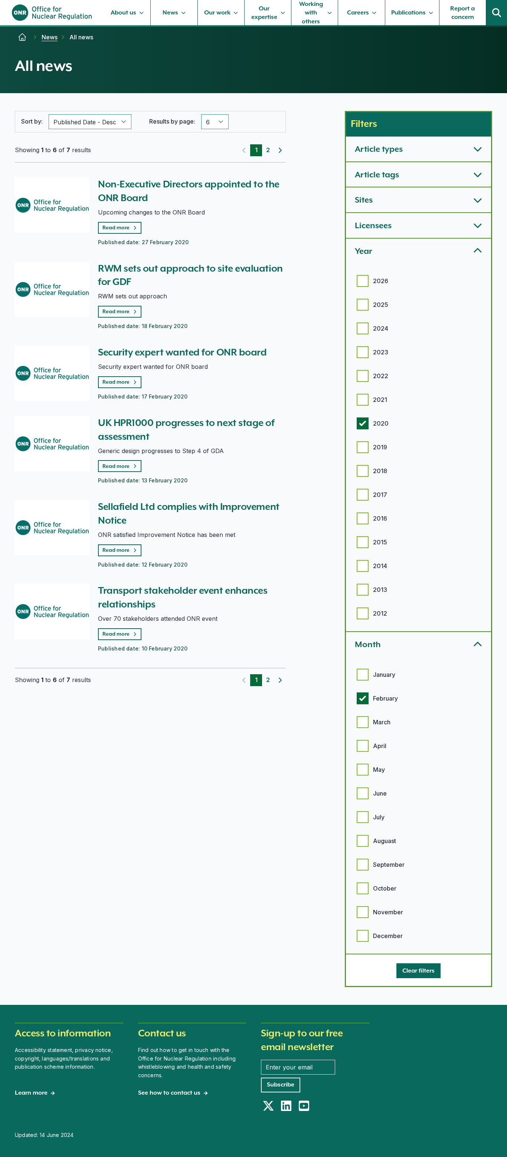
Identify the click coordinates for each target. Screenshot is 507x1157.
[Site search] (496, 12)
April (379, 746)
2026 (380, 281)
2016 (380, 518)
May (379, 769)
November (388, 912)
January (384, 674)
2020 (381, 423)
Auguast (384, 841)
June (380, 793)
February (385, 698)
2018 (380, 471)
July (379, 817)
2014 (380, 566)
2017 (380, 494)
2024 (380, 328)
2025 (380, 304)
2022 (380, 376)
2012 (380, 613)
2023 (380, 352)
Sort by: (32, 121)
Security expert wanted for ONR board (182, 352)
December (388, 936)
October (384, 888)
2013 (380, 589)
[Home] (22, 37)
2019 (380, 447)
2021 (380, 399)
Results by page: (172, 121)
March (381, 722)
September (389, 864)
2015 (380, 542)
